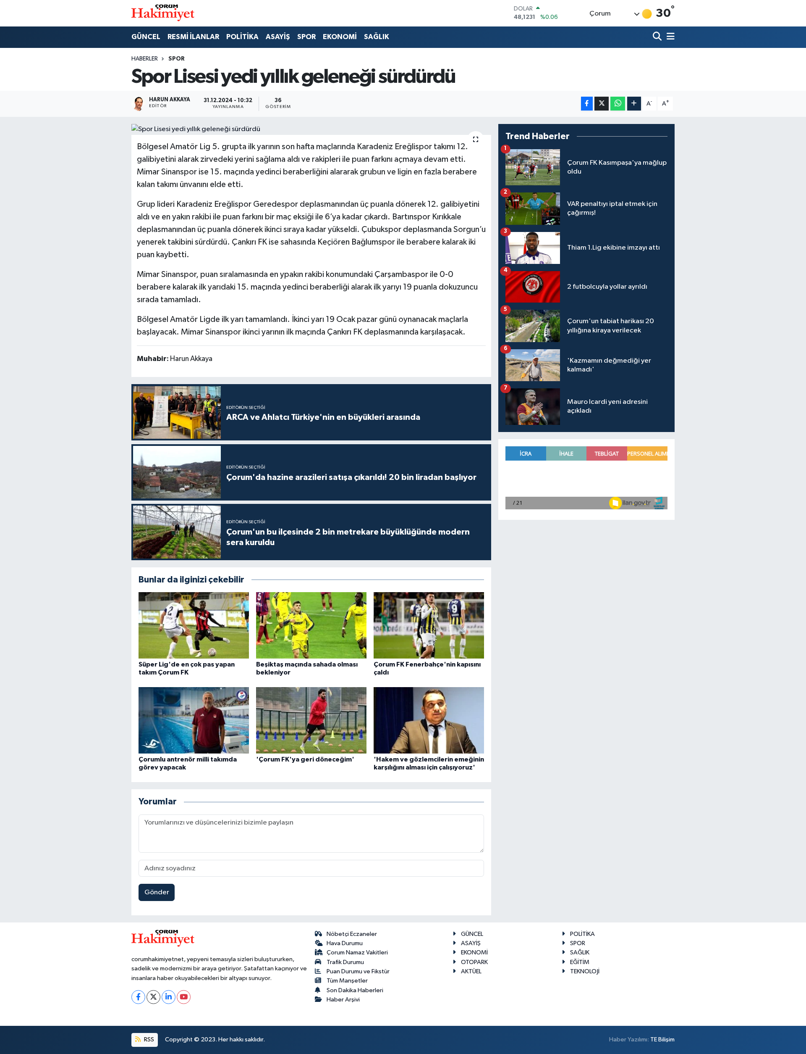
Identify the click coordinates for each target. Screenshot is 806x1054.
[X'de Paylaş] (601, 104)
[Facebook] (138, 997)
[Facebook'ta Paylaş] (587, 104)
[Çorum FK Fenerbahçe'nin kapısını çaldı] (429, 625)
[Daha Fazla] (634, 104)
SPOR (306, 36)
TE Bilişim (662, 1039)
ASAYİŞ (278, 36)
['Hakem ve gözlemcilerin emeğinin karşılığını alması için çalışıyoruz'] (429, 720)
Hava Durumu (345, 943)
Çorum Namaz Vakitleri (357, 952)
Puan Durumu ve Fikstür (358, 971)
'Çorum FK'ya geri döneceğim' (305, 759)
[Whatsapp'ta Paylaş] (617, 104)
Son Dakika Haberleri (355, 990)
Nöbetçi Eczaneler (352, 934)
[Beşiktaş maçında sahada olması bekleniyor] (311, 625)
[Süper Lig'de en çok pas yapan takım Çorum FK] (194, 625)
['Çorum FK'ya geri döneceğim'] (311, 720)
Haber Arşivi (343, 999)
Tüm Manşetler (347, 981)
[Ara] (658, 37)
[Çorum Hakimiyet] (162, 13)
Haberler (144, 59)
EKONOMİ (340, 36)
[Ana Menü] (669, 37)
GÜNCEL (145, 36)
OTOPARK (474, 962)
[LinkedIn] (168, 997)
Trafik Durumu (345, 962)
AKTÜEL (471, 971)
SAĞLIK (376, 36)
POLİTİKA (242, 36)
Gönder (156, 892)
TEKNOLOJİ (584, 971)
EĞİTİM (579, 962)
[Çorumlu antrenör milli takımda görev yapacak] (194, 720)
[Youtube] (184, 997)
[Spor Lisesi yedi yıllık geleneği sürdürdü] (311, 129)
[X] (153, 997)
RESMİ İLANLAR (193, 36)
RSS (148, 1039)
